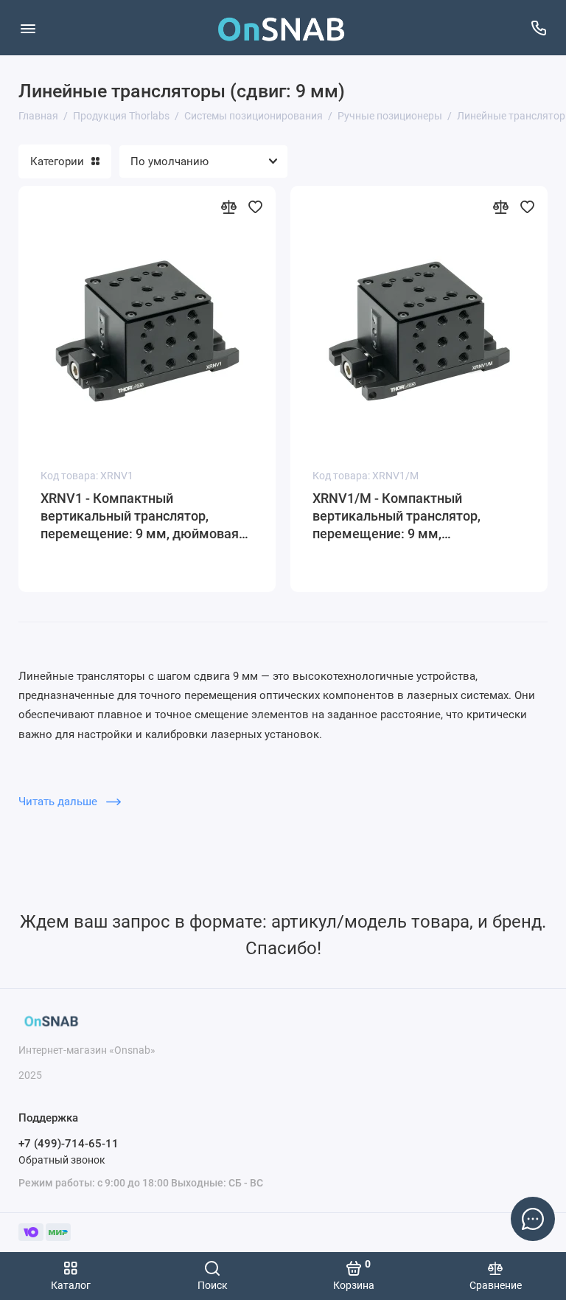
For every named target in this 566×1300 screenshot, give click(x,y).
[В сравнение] (228, 206)
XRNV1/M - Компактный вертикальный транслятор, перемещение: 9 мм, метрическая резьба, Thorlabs (406, 516)
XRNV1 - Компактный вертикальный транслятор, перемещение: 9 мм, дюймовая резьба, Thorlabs (140, 516)
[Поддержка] (538, 27)
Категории (57, 161)
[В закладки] (255, 206)
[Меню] (27, 27)
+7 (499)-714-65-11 (68, 1143)
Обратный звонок (61, 1160)
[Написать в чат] (533, 1219)
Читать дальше (59, 801)
